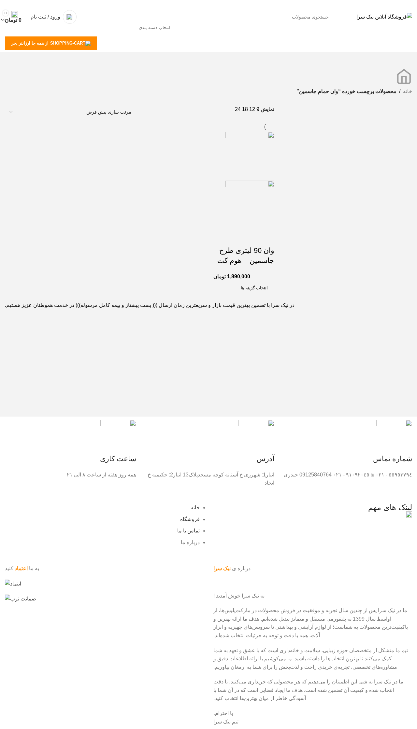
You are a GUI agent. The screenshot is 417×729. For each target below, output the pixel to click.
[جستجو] (106, 16)
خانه (407, 91)
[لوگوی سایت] (384, 16)
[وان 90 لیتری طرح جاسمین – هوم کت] (249, 155)
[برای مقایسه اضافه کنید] (266, 237)
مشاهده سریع (248, 237)
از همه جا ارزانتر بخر (30, 43)
